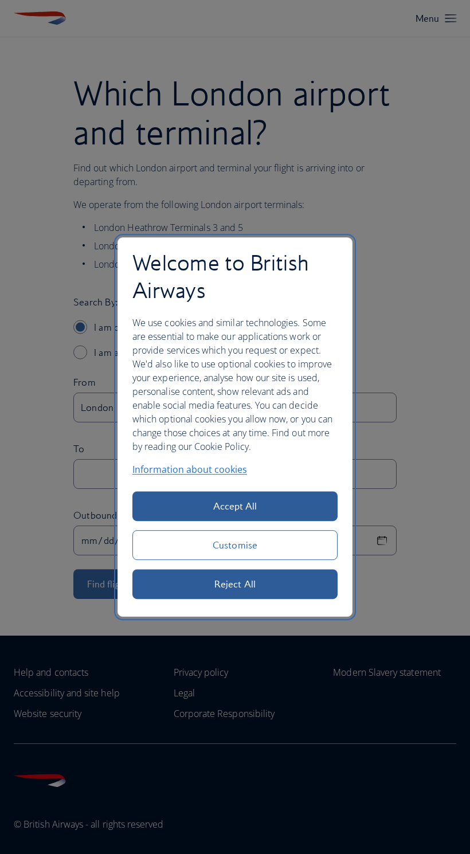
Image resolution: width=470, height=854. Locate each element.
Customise (235, 545)
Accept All (235, 506)
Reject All (235, 584)
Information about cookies (189, 469)
